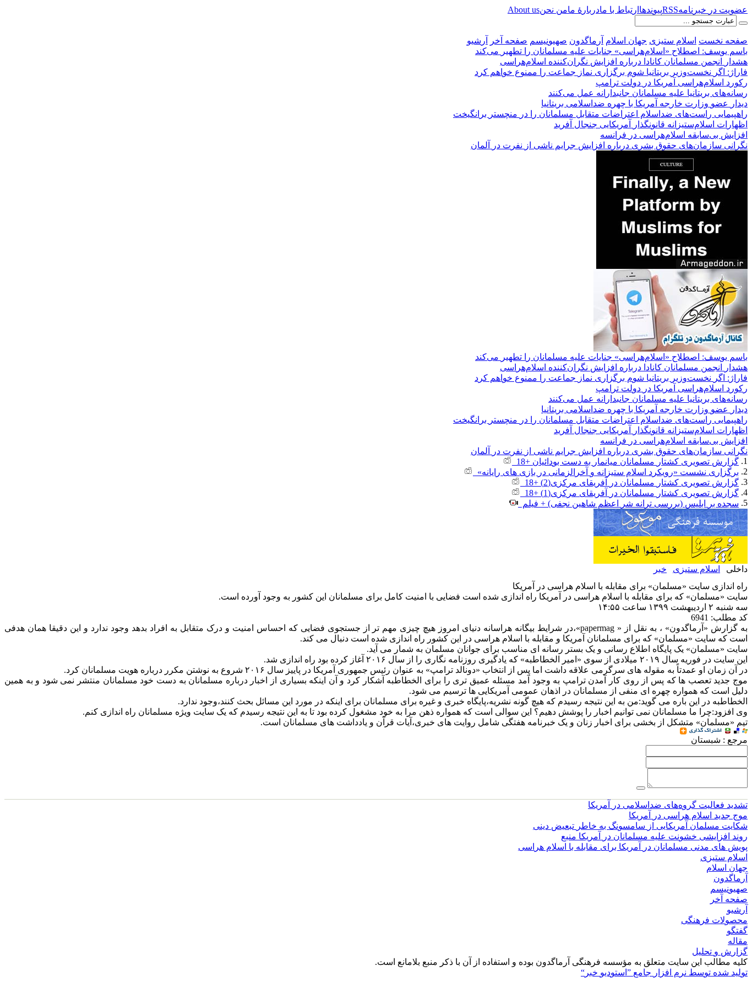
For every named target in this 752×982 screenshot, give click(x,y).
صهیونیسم (548, 40)
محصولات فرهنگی (714, 920)
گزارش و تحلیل (720, 951)
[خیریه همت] (670, 541)
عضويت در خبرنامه (713, 9)
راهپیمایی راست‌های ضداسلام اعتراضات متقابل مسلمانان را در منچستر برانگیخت (600, 113)
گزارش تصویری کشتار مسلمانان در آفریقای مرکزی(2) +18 (629, 482)
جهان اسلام (626, 40)
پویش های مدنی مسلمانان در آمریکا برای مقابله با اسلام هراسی (633, 846)
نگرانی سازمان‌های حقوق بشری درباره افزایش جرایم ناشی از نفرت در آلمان (609, 145)
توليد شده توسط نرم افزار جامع (664, 972)
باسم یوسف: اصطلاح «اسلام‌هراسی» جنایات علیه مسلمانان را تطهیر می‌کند (611, 51)
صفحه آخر (508, 40)
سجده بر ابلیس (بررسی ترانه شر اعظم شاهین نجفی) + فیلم (628, 503)
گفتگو (737, 930)
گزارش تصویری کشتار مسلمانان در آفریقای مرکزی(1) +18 (629, 493)
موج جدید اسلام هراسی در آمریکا (688, 815)
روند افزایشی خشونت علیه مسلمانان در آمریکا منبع (654, 836)
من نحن (554, 9)
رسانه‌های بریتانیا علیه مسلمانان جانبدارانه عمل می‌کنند (648, 93)
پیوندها (650, 9)
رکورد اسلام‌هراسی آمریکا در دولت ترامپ (672, 82)
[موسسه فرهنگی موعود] (670, 513)
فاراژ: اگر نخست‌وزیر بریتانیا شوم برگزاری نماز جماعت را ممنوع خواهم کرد (611, 72)
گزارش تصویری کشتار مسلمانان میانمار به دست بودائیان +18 (625, 461)
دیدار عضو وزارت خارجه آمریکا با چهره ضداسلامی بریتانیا (644, 103)
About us (524, 9)
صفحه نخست (723, 40)
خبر (660, 569)
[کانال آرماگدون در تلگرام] (670, 273)
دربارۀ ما (584, 9)
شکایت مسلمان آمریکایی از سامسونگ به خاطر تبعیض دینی (640, 825)
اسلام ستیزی (672, 40)
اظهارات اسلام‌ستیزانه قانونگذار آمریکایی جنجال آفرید (651, 124)
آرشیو (477, 40)
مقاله (738, 941)
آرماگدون (586, 40)
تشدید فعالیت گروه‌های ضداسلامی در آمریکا (668, 805)
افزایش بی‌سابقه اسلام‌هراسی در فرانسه (674, 134)
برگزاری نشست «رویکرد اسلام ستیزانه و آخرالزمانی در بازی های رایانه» (606, 472)
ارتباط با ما (619, 9)
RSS (670, 9)
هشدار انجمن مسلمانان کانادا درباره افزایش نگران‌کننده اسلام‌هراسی (624, 61)
